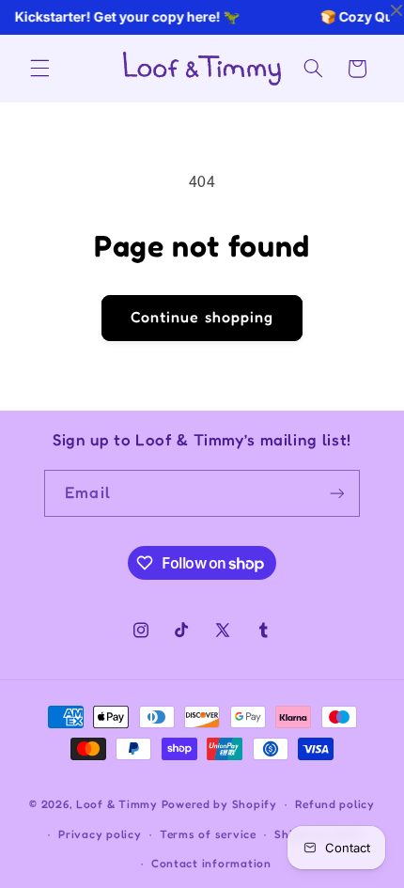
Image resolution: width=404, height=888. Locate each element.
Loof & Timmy (117, 804)
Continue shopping (202, 317)
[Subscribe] (336, 493)
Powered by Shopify (219, 804)
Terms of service (208, 834)
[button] (39, 68)
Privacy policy (99, 834)
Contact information (211, 863)
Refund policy (335, 804)
